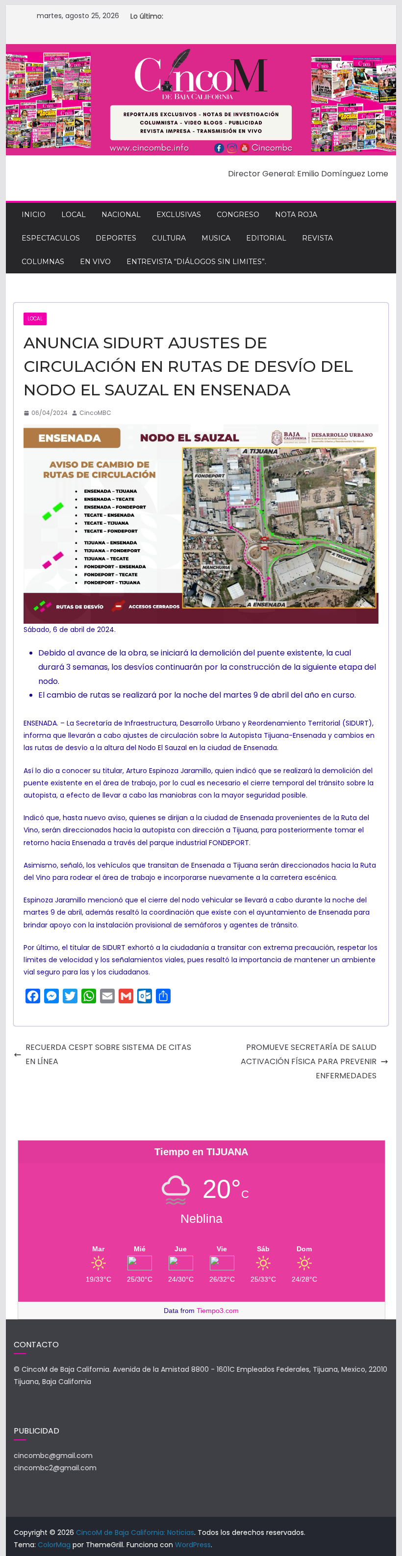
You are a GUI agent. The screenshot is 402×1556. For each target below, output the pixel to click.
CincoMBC (95, 413)
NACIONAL (121, 214)
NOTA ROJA (296, 214)
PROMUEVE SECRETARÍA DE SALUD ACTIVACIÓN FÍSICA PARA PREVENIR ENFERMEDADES (309, 1061)
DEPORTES (116, 238)
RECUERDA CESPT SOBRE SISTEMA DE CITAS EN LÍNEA (108, 1054)
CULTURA (169, 238)
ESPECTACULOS (51, 238)
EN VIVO (95, 261)
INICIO (34, 214)
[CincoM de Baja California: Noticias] (201, 50)
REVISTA (317, 238)
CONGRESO (238, 214)
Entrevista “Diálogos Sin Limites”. (196, 261)
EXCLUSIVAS (178, 214)
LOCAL (73, 214)
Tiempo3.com (218, 1310)
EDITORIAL (266, 238)
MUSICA (215, 238)
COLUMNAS (43, 261)
